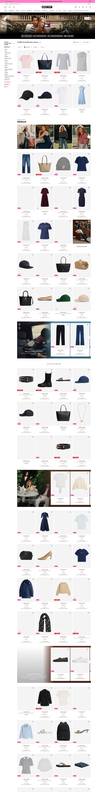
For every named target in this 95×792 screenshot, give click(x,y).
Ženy (5, 7)
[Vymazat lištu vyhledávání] (90, 10)
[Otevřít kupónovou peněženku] (75, 7)
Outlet (7, 3)
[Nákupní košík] (90, 7)
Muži (10, 7)
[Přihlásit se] (79, 7)
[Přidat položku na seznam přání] (33, 52)
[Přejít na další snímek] (88, 136)
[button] (77, 42)
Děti (14, 7)
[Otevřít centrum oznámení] (83, 7)
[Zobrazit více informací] (26, 82)
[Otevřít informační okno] (90, 1)
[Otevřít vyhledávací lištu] (74, 10)
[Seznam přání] (86, 7)
